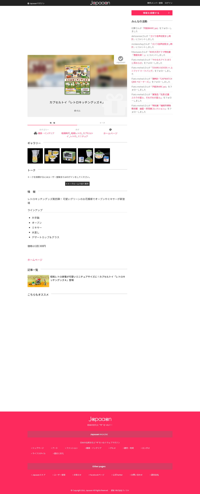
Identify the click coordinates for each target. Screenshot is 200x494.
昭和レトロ (76, 133)
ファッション (72, 448)
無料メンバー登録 (155, 2)
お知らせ (77, 474)
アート (55, 448)
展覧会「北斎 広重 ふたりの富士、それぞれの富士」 (151, 96)
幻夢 (133, 28)
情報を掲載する (151, 12)
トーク (102, 122)
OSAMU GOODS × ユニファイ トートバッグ (151, 69)
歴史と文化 (59, 453)
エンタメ (146, 448)
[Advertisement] (77, 30)
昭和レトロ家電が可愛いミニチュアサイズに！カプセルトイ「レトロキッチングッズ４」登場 (87, 278)
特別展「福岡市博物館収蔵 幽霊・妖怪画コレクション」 (151, 107)
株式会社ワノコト (122, 490)
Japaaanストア (38, 474)
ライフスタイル (39, 453)
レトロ (73, 136)
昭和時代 (65, 133)
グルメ (113, 448)
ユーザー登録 (59, 474)
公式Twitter (118, 474)
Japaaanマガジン (37, 3)
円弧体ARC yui (150, 28)
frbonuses (136, 51)
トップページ (38, 448)
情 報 (52, 122)
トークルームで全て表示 (78, 183)
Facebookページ (97, 474)
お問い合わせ (137, 474)
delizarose (136, 36)
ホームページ (110, 133)
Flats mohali (137, 59)
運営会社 (155, 474)
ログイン (168, 2)
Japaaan (100, 3)
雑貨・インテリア (46, 133)
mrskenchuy (137, 43)
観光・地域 (129, 448)
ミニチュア (83, 136)
